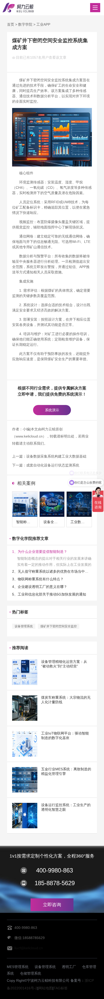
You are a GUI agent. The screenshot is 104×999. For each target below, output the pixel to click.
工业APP (43, 24)
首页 (10, 24)
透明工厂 (69, 967)
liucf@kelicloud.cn (28, 948)
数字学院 (25, 24)
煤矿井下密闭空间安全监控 (58, 626)
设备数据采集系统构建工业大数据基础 (56, 456)
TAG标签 (61, 988)
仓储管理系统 (30, 973)
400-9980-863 (54, 870)
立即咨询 (52, 904)
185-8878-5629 (55, 883)
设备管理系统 (24, 626)
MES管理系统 (18, 967)
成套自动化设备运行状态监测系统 (52, 465)
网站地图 (45, 988)
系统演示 (52, 410)
